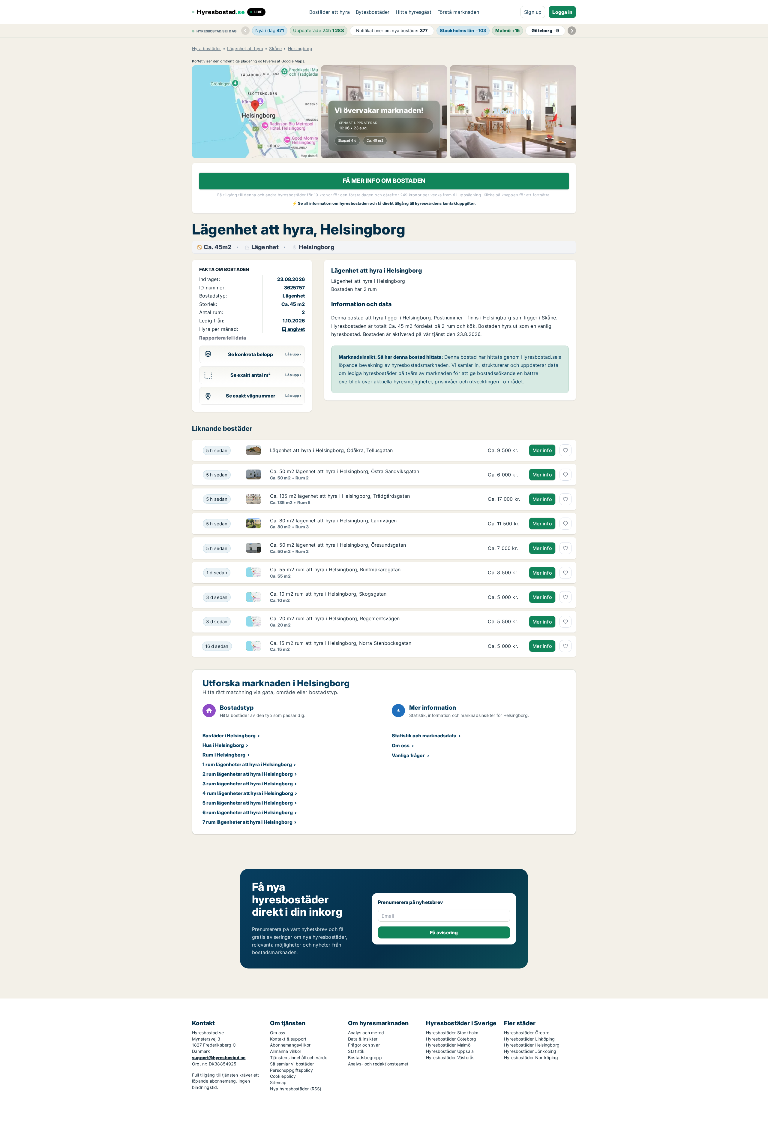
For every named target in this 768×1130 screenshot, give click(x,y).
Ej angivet (293, 329)
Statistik (356, 1051)
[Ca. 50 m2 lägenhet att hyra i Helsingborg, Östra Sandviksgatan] (503, 474)
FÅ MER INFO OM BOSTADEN (384, 180)
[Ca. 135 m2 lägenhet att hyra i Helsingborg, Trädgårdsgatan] (503, 499)
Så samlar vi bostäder (292, 1063)
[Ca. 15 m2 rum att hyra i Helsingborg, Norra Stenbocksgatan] (503, 646)
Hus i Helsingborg (223, 745)
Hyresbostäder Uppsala (450, 1051)
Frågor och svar (364, 1044)
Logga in (562, 12)
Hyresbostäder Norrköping (531, 1057)
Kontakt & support (288, 1038)
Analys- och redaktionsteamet (378, 1063)
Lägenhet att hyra (245, 48)
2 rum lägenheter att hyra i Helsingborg (247, 774)
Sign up (533, 12)
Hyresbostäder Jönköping (530, 1051)
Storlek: (208, 304)
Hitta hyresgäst (413, 12)
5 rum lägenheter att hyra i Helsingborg (247, 803)
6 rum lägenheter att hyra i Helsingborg (247, 812)
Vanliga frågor (408, 755)
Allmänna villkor (285, 1051)
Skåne (275, 48)
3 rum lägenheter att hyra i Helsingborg (247, 784)
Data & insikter (362, 1038)
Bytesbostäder (373, 12)
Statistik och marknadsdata (424, 736)
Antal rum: (211, 312)
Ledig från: (211, 321)
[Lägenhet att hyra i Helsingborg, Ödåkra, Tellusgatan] (503, 450)
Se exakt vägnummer (250, 396)
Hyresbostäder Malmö (448, 1044)
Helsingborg (300, 48)
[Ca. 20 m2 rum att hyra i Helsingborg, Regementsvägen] (503, 622)
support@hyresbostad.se (218, 1057)
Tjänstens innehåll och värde (299, 1057)
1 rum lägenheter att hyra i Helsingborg (247, 764)
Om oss (401, 745)
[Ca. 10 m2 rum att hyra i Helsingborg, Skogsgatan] (503, 597)
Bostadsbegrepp (365, 1057)
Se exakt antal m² (250, 375)
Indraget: (209, 279)
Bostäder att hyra (329, 12)
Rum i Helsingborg (223, 755)
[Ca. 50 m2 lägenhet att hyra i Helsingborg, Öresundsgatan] (503, 548)
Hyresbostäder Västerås (450, 1057)
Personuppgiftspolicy (291, 1070)
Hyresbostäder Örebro (526, 1032)
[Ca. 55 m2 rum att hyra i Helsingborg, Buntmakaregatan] (503, 573)
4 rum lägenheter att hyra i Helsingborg (247, 793)
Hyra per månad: (218, 329)
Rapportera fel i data (222, 338)
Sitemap (278, 1082)
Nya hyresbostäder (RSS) (296, 1088)
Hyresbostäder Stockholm (452, 1032)
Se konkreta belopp (250, 354)
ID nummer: (212, 288)
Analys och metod (366, 1032)
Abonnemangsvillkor (290, 1044)
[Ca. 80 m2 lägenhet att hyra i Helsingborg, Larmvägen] (503, 524)
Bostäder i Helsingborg (229, 736)
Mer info (542, 450)
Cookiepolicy (283, 1076)
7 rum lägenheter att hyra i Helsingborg (247, 822)
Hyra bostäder (206, 48)
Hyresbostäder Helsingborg (532, 1044)
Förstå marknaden (458, 12)
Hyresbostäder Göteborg (451, 1038)
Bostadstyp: (213, 296)
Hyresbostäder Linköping (529, 1038)
